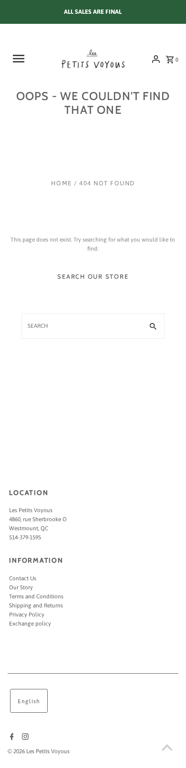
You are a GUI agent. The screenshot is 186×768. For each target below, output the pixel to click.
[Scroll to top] (166, 748)
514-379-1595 (25, 537)
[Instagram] (24, 737)
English (29, 701)
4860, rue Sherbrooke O (38, 519)
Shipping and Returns (36, 605)
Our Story (21, 587)
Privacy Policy (26, 614)
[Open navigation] (23, 59)
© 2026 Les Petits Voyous (39, 751)
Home (61, 183)
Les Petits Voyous (30, 510)
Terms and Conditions (36, 596)
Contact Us (22, 578)
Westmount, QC (28, 528)
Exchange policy (30, 623)
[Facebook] (11, 737)
